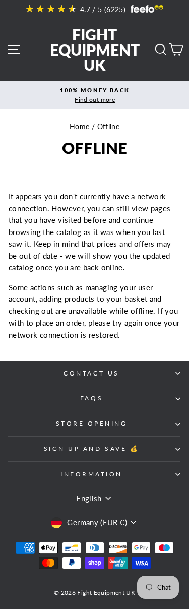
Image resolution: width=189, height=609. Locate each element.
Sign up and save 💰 (92, 448)
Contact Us (91, 373)
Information (91, 474)
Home (79, 127)
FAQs (91, 398)
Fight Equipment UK (95, 49)
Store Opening (92, 423)
